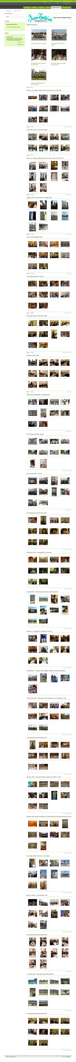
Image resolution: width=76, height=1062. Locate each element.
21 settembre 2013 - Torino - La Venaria (38, 43)
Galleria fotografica (56, 7)
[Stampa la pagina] (68, 3)
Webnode (68, 1056)
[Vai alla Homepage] (65, 3)
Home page (27, 7)
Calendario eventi (66, 7)
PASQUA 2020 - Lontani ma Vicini (14, 38)
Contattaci (41, 7)
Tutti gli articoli (20, 44)
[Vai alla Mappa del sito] (66, 3)
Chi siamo (34, 7)
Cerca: (7, 16)
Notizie (48, 7)
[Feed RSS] (69, 3)
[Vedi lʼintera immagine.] (38, 35)
